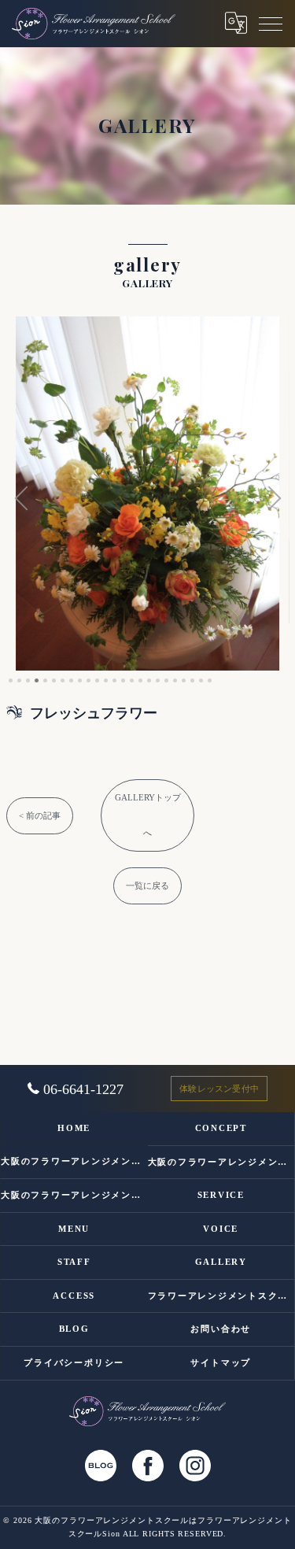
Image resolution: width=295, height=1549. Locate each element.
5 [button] (45, 680)
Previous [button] (22, 499)
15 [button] (132, 680)
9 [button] (80, 680)
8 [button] (71, 680)
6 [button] (54, 680)
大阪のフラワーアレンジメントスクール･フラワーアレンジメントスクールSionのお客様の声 (74, 1195)
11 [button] (97, 680)
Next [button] (273, 499)
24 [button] (210, 680)
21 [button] (184, 680)
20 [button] (175, 680)
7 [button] (63, 680)
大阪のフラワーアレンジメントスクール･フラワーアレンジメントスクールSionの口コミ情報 (74, 1161)
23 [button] (201, 680)
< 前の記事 (40, 815)
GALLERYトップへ (148, 815)
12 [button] (106, 680)
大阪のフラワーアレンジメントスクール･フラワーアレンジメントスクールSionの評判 (221, 1161)
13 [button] (114, 680)
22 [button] (192, 680)
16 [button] (140, 680)
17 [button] (149, 680)
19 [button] (166, 680)
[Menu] (270, 23)
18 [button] (158, 680)
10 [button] (88, 680)
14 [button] (123, 680)
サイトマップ (220, 1362)
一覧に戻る (147, 885)
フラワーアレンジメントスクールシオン (221, 1295)
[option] (147, 493)
